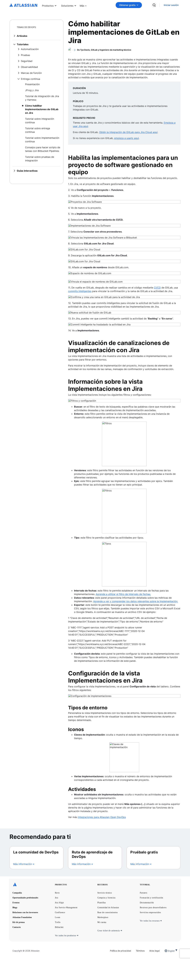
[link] (171, 5)
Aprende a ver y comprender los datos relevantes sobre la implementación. (135, 601)
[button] (83, 5)
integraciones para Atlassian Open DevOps (102, 817)
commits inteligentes (79, 291)
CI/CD (157, 287)
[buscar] (154, 5)
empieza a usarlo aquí (126, 138)
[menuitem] (83, 5)
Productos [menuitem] (48, 5)
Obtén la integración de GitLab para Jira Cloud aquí (128, 132)
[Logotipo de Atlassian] (23, 5)
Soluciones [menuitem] (67, 5)
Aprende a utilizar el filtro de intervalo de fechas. (123, 594)
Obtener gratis (127, 5)
